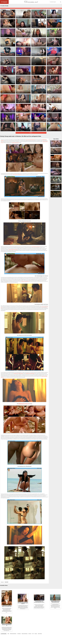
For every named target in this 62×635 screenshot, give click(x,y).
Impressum (29, 633)
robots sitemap (40, 633)
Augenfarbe (40, 8)
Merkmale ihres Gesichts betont (30, 373)
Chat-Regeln (19, 633)
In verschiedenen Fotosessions (36, 246)
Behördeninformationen (13, 633)
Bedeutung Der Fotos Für (24, 403)
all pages (35, 633)
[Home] (31, 2)
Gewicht (52, 8)
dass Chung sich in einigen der (17, 174)
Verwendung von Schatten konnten (18, 373)
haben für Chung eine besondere (13, 249)
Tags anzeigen (59, 8)
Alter (38, 8)
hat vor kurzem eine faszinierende (30, 139)
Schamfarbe (47, 8)
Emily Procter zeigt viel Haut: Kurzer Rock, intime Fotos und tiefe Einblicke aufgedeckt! (23, 603)
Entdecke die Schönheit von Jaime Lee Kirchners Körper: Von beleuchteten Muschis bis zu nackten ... (39, 602)
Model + (31, 132)
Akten (8, 633)
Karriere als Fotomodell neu (25, 281)
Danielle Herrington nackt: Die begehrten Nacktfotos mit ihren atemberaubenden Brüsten (55, 602)
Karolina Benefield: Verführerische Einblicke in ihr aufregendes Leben (6, 606)
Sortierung (55, 8)
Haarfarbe (44, 8)
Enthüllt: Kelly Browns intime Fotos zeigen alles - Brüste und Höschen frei (7, 625)
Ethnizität (36, 8)
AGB (33, 633)
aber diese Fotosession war (15, 142)
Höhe (50, 8)
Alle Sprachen (32, 8)
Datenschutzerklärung (24, 633)
